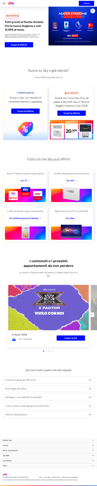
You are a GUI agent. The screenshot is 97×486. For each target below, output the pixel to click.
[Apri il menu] (4, 3)
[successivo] (91, 314)
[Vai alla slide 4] (50, 351)
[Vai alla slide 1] (43, 351)
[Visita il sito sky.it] (11, 3)
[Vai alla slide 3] (48, 351)
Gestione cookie (56, 477)
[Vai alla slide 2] (46, 351)
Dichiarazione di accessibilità (70, 477)
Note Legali (47, 477)
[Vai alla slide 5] (53, 351)
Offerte (87, 3)
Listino (41, 477)
